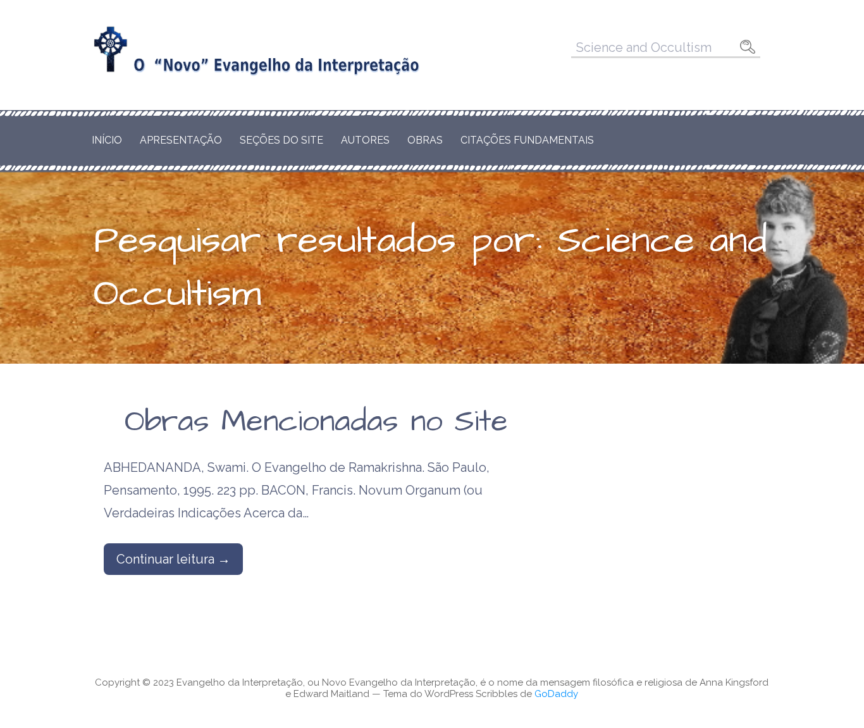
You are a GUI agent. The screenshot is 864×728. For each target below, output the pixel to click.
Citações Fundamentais (527, 140)
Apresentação (181, 140)
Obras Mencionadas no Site (316, 422)
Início (107, 140)
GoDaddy (556, 694)
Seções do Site (281, 140)
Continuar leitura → (173, 559)
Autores (365, 140)
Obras (425, 140)
